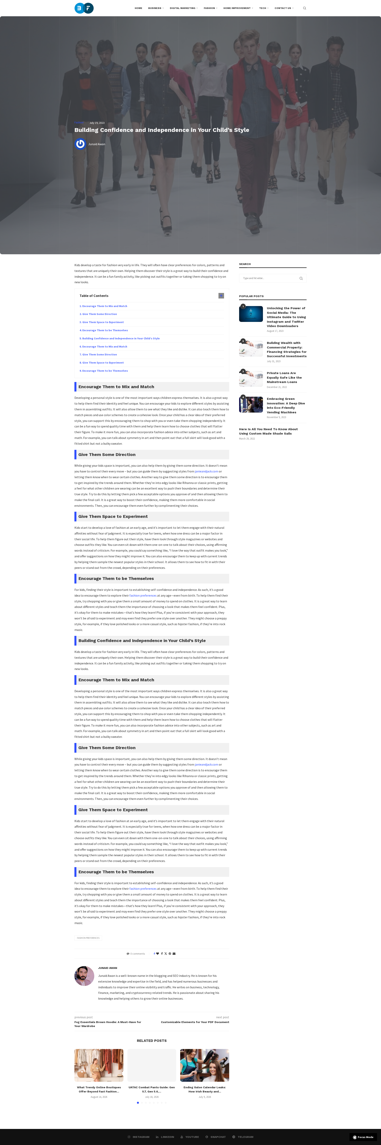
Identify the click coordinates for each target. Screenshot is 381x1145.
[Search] (305, 8)
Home (138, 8)
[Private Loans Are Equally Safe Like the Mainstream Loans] (251, 379)
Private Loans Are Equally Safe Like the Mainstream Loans (284, 377)
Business (154, 8)
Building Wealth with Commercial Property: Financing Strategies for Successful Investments (287, 349)
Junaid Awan (107, 967)
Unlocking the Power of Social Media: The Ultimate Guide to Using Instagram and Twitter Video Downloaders (286, 317)
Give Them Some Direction (99, 314)
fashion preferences (143, 595)
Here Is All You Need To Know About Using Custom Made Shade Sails (268, 431)
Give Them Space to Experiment (103, 322)
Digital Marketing (182, 8)
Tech (262, 8)
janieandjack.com (206, 471)
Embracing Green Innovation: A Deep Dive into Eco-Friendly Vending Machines (286, 405)
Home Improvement (237, 8)
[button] (79, 1076)
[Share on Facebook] (162, 953)
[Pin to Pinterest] (170, 953)
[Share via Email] (174, 953)
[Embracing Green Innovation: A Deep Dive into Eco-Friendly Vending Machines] (251, 405)
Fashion (209, 8)
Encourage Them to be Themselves (105, 330)
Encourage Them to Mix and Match (104, 306)
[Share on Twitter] (165, 953)
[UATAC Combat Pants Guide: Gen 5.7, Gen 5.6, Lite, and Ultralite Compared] (151, 1065)
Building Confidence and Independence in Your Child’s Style (121, 338)
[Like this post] (157, 953)
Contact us (283, 8)
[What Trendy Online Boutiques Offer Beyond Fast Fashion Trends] (98, 1065)
